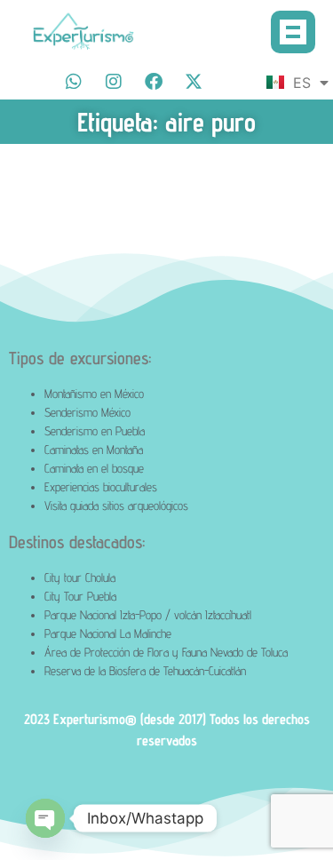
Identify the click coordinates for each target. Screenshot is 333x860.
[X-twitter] (193, 82)
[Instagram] (113, 82)
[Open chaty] (45, 818)
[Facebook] (153, 82)
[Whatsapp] (73, 82)
